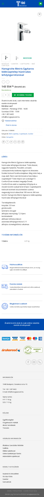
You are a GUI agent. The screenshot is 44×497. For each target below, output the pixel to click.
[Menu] (3, 3)
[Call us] (39, 362)
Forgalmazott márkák (10, 423)
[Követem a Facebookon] (28, 362)
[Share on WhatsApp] (3, 142)
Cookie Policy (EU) (30, 491)
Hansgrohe (9, 137)
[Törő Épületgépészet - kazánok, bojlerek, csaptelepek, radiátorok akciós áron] (21, 3)
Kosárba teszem (24, 95)
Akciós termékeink (9, 425)
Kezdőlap (5, 64)
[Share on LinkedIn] (23, 142)
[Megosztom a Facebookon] (7, 142)
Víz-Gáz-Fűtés (7, 476)
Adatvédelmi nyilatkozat (11, 456)
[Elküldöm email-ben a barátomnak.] (15, 142)
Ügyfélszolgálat (8, 420)
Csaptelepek (24, 64)
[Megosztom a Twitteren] (11, 142)
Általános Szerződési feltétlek (13, 445)
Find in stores (11, 125)
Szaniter (14, 64)
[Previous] (5, 32)
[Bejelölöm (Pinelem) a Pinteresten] (19, 142)
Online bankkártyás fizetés (12, 454)
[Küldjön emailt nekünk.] (34, 362)
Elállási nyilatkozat (9, 451)
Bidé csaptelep (13, 134)
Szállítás (5, 448)
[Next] (39, 32)
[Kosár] (40, 4)
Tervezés (6, 428)
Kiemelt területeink (14, 491)
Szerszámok (7, 482)
